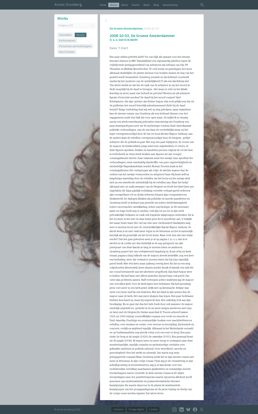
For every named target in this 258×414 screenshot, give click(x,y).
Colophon (118, 409)
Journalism (65, 34)
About (124, 4)
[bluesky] (188, 409)
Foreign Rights (136, 409)
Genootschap (170, 4)
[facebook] (195, 409)
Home (103, 4)
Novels (81, 34)
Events (136, 4)
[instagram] (174, 409)
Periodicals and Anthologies (75, 46)
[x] (202, 409)
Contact (153, 409)
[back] (149, 20)
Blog (156, 4)
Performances (67, 40)
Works (113, 4)
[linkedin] (181, 409)
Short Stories (66, 51)
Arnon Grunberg (68, 4)
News (146, 4)
